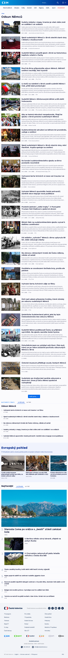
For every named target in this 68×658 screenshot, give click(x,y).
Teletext (6, 620)
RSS (63, 654)
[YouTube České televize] (56, 608)
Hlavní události (7, 8)
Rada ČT (6, 624)
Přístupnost (34, 654)
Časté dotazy (8, 630)
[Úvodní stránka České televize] (13, 608)
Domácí (29, 8)
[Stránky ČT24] (6, 636)
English (16, 654)
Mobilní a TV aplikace (51, 627)
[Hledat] (57, 2)
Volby (23, 8)
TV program (7, 614)
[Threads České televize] (62, 608)
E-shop (6, 627)
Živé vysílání (48, 614)
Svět (35, 8)
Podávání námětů (29, 627)
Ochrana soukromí (25, 654)
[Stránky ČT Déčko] (41, 636)
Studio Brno (48, 617)
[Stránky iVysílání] (30, 636)
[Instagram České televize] (49, 608)
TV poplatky (27, 617)
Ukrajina (16, 8)
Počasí (26, 624)
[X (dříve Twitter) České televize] (59, 608)
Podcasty (47, 620)
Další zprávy (32, 396)
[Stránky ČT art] (51, 636)
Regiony (41, 8)
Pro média (27, 614)
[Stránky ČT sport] (18, 636)
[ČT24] (5, 3)
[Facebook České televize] (52, 608)
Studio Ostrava (28, 620)
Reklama (6, 617)
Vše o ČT (26, 630)
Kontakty (47, 630)
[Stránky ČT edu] (61, 636)
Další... (48, 8)
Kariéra (47, 624)
